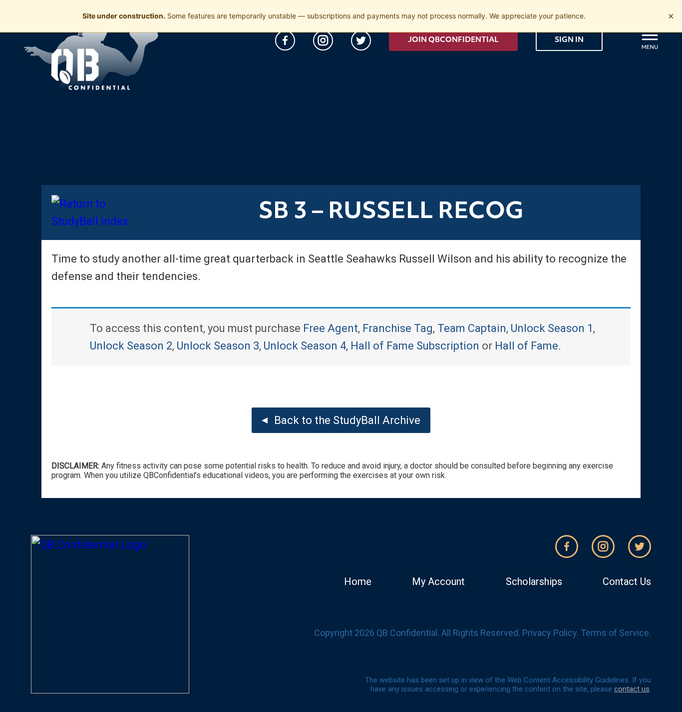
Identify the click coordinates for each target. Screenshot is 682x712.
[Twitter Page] (361, 40)
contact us (632, 689)
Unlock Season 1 (552, 328)
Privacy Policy (549, 633)
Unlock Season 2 (131, 346)
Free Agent (330, 328)
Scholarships (534, 582)
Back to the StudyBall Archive (347, 420)
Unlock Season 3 (218, 346)
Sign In (569, 40)
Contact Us (627, 582)
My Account (438, 582)
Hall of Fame (526, 346)
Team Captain (471, 328)
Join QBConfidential (453, 40)
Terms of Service (615, 633)
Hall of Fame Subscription (414, 346)
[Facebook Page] (285, 40)
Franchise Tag (397, 328)
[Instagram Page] (323, 40)
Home (357, 582)
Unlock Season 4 (305, 346)
